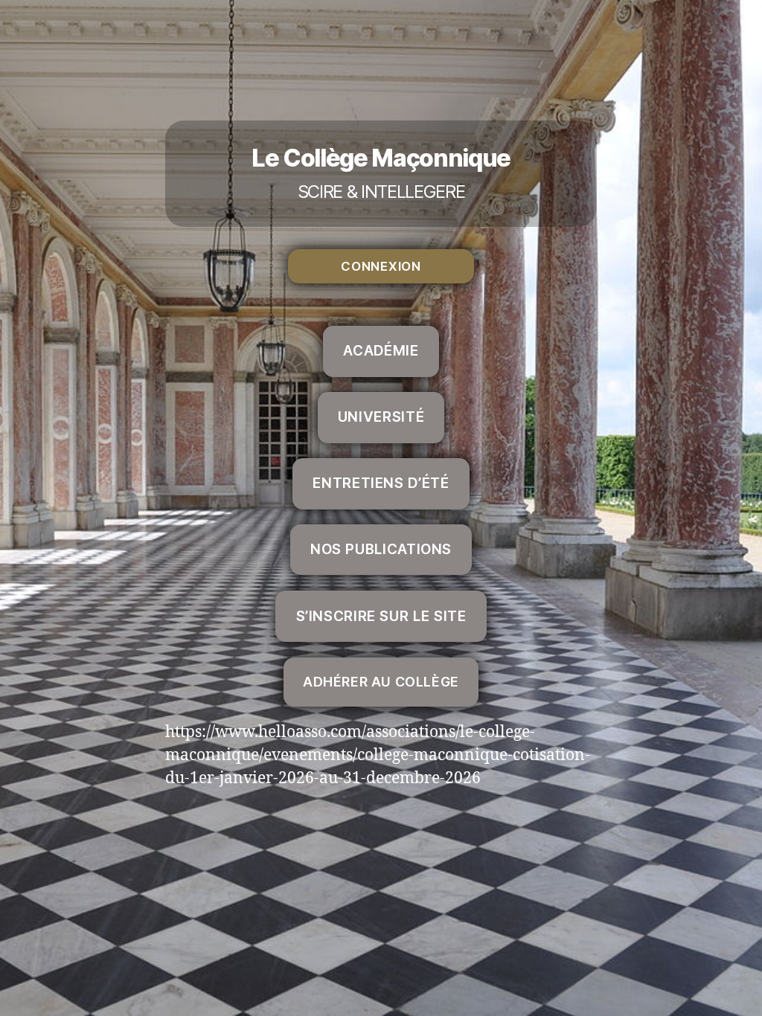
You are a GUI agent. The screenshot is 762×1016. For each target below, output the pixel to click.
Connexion (380, 266)
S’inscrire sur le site (381, 616)
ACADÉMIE (380, 350)
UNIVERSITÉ (381, 416)
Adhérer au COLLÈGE (381, 681)
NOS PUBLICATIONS (381, 549)
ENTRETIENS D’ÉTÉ (381, 483)
